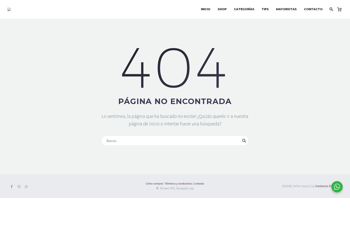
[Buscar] (331, 9)
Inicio (205, 9)
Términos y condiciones (178, 183)
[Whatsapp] (26, 186)
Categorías (244, 9)
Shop (222, 9)
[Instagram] (19, 186)
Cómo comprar (154, 183)
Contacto (313, 9)
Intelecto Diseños (327, 186)
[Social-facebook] (11, 186)
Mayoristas (286, 9)
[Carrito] (341, 9)
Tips (265, 9)
